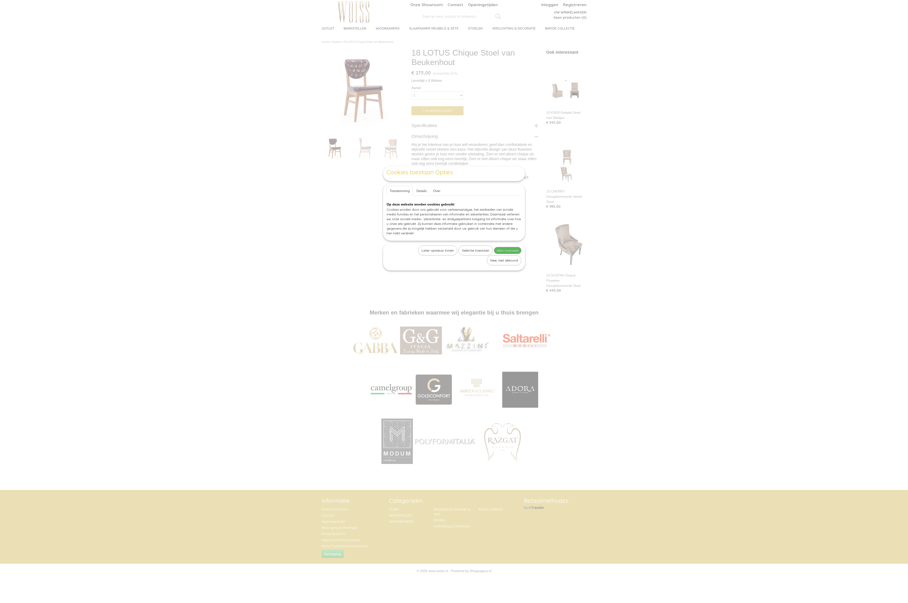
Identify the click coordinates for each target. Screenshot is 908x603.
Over (437, 191)
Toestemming (400, 191)
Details (421, 191)
